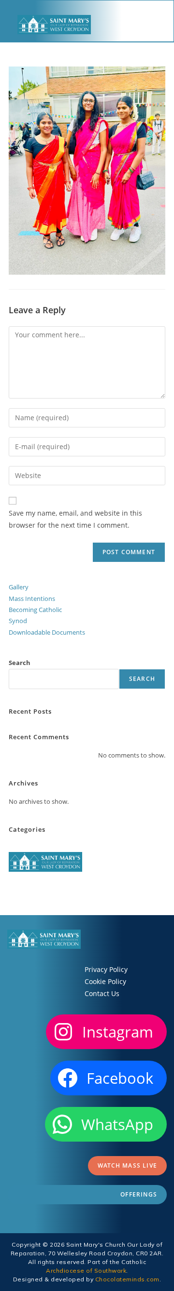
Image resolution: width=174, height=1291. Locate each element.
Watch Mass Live (127, 1165)
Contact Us (102, 993)
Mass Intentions (32, 598)
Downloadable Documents (47, 632)
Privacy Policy (106, 969)
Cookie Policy (105, 981)
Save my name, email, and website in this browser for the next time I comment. (75, 519)
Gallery (19, 587)
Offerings (138, 1194)
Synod (18, 620)
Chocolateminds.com (127, 1279)
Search (19, 662)
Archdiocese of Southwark (86, 1270)
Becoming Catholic (35, 609)
